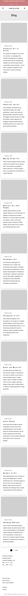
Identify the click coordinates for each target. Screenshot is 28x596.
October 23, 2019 (7, 418)
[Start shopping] (24, 8)
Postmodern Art (10, 259)
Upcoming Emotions (11, 522)
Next (16, 550)
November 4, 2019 (8, 203)
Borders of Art (10, 473)
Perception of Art (11, 316)
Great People (9, 421)
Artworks (4, 587)
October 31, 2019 (7, 256)
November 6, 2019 (8, 45)
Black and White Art (12, 367)
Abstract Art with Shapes (11, 207)
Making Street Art (11, 159)
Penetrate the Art (11, 105)
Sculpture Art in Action (11, 50)
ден (11, 4)
